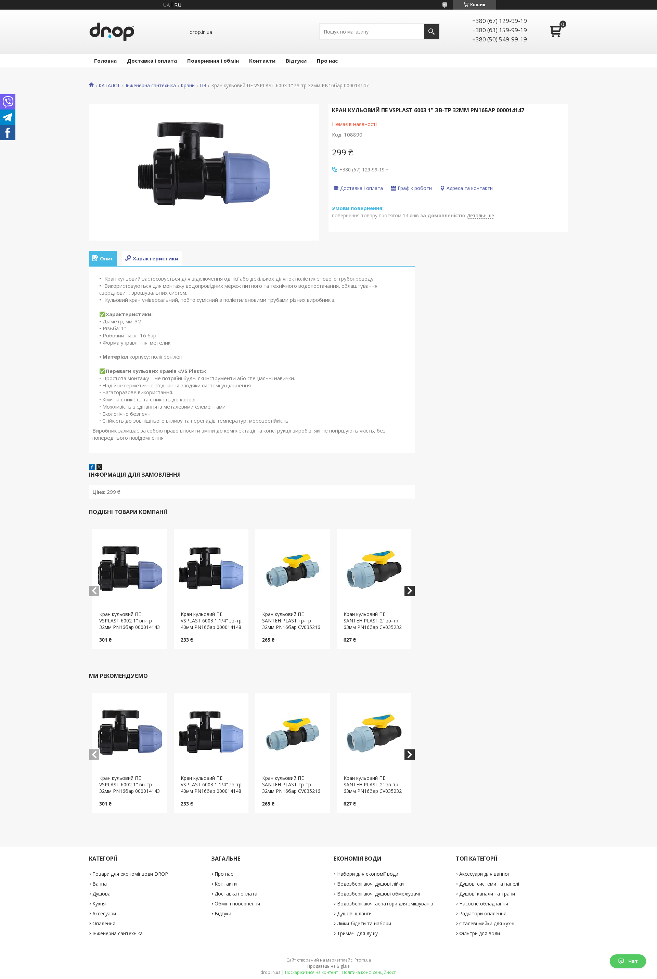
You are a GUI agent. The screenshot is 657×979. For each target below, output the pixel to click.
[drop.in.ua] (112, 32)
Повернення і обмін (213, 60)
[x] (99, 467)
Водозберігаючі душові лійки (370, 883)
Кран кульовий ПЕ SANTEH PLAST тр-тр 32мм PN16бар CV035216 (291, 620)
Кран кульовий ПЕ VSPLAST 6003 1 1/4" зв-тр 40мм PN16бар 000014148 (211, 620)
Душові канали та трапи (487, 893)
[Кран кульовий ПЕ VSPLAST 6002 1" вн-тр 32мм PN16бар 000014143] (130, 570)
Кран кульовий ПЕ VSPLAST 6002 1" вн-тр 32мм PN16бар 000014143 (129, 620)
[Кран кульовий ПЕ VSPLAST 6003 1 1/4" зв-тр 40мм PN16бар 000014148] (211, 570)
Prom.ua (363, 960)
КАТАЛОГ (109, 85)
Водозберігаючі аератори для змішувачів (385, 903)
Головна (105, 60)
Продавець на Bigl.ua (328, 966)
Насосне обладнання (483, 903)
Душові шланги (354, 913)
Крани (188, 85)
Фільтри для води (479, 933)
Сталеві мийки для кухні (486, 923)
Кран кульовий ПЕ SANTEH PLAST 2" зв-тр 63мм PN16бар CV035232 (373, 620)
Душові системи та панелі (489, 883)
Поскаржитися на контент (311, 972)
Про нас (327, 60)
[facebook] (92, 467)
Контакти (262, 60)
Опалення (103, 923)
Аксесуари (104, 913)
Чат (633, 961)
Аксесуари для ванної (484, 874)
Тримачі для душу (357, 933)
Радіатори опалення (482, 913)
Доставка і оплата (152, 60)
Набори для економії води (367, 874)
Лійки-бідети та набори (364, 923)
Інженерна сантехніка (151, 85)
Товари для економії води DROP (130, 874)
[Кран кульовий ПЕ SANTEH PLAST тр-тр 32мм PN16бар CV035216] (293, 570)
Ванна (99, 883)
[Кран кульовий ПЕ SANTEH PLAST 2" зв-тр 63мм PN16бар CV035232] (374, 570)
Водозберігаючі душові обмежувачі (378, 893)
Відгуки (296, 60)
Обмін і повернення (237, 903)
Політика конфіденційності (369, 972)
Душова (101, 893)
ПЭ (203, 85)
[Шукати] (431, 31)
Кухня (99, 903)
